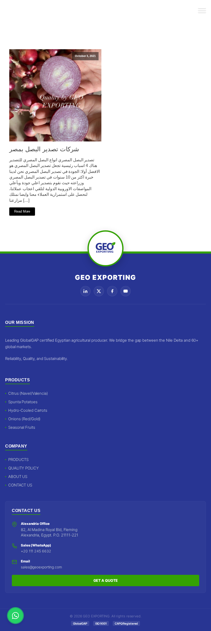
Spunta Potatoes (23, 401)
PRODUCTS (18, 459)
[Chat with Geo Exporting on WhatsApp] (15, 615)
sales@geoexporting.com (41, 567)
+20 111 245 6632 (36, 551)
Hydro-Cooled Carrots (27, 410)
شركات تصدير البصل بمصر (44, 149)
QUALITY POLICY (23, 468)
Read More (22, 211)
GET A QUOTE (105, 580)
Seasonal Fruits (21, 427)
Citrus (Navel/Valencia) (28, 393)
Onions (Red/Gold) (24, 418)
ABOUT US (17, 476)
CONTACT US (20, 485)
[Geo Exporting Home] (16, 10)
